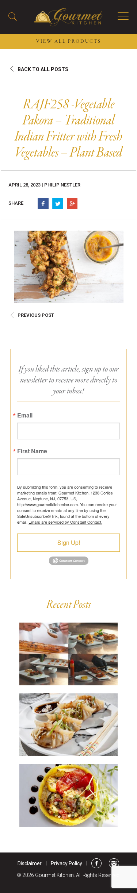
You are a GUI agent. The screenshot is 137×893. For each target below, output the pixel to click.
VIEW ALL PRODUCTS (68, 41)
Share (15, 203)
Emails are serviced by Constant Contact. (65, 522)
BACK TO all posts (43, 69)
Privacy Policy (66, 863)
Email (25, 415)
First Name (32, 451)
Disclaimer (30, 863)
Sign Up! (68, 542)
